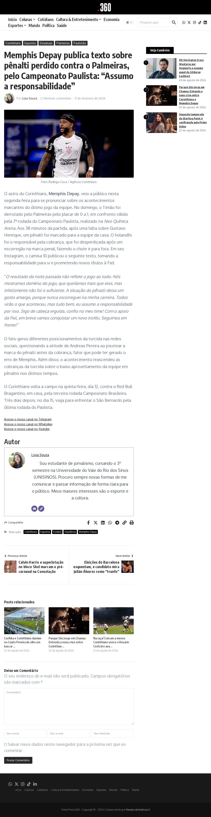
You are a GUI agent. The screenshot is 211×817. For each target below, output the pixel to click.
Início (12, 19)
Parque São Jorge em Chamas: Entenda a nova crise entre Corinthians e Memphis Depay (191, 95)
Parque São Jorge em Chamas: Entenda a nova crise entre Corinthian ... (67, 642)
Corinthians (13, 43)
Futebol (57, 531)
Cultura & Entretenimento (77, 19)
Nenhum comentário (57, 98)
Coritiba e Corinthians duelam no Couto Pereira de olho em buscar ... (22, 642)
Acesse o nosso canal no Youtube (27, 429)
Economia (111, 19)
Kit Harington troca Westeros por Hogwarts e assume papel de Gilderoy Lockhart (191, 68)
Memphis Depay (88, 531)
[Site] (41, 509)
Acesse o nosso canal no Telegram (28, 419)
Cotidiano (46, 19)
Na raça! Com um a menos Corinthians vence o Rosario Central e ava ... (111, 642)
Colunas (25, 19)
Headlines (70, 531)
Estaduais (46, 43)
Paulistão (80, 43)
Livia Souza (29, 98)
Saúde (62, 25)
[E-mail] (34, 509)
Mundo (34, 25)
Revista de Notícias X (138, 809)
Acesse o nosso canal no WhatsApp (28, 424)
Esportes (15, 25)
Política (48, 25)
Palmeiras (63, 43)
